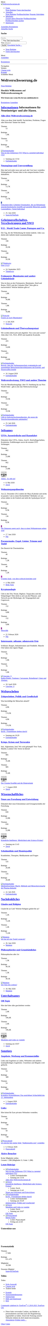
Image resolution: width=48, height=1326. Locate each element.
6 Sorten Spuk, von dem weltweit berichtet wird (18, 579)
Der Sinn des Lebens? (9, 985)
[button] (3, 2)
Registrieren (5, 62)
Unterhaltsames (10, 995)
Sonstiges (6, 1050)
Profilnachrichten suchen (15, 21)
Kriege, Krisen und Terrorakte (15, 742)
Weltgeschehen (10, 691)
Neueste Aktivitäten (37, 14)
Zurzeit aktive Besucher (14, 19)
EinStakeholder (11, 161)
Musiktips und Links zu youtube (13, 1040)
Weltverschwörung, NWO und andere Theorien (23, 380)
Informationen (9, 107)
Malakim (9, 945)
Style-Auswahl (11, 1284)
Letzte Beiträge (8, 1164)
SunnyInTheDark (12, 215)
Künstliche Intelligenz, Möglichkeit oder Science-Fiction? (22, 840)
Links (3, 1108)
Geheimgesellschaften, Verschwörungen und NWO (17, 221)
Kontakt (4, 72)
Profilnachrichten (23, 14)
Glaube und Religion (11, 904)
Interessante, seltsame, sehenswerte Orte (19, 641)
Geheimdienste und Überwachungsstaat (20, 328)
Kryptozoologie (8, 589)
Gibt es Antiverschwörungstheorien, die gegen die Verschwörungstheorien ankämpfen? (19, 418)
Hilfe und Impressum (13, 1299)
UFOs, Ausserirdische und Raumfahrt (19, 435)
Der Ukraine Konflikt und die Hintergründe (17, 783)
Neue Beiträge (11, 10)
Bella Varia (10, 585)
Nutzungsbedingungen (14, 1295)
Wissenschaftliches (12, 794)
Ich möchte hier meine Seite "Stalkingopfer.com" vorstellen (22, 1143)
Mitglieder (9, 16)
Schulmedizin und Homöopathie (16, 851)
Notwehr (9, 324)
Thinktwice (10, 271)
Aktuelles (9, 12)
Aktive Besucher (8, 1153)
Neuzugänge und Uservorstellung (17, 165)
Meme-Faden (10, 1218)
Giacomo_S (10, 686)
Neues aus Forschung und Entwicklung (19, 799)
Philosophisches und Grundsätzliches (18, 950)
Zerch (8, 485)
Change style (5, 70)
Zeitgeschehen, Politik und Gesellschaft (19, 696)
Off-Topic (5, 1001)
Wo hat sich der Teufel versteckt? (13, 939)
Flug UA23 (5, 265)
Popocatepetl (10, 1149)
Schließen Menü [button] (7, 74)
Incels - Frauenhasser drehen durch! (14, 731)
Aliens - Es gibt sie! (8, 479)
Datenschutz (10, 1297)
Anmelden (5, 58)
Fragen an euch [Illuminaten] (11, 318)
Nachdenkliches (10, 899)
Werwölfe (4, 630)
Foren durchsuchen (24, 10)
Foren (8, 8)
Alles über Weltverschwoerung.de (17, 116)
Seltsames (7, 430)
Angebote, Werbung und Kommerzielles (20, 1056)
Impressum (10, 23)
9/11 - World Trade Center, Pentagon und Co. (23, 228)
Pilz (7, 537)
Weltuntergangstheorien (12, 489)
